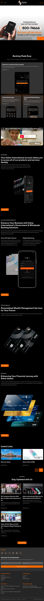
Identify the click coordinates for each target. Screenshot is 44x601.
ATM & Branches (26, 578)
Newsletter (3, 578)
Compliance (19, 599)
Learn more (4, 209)
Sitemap (2, 593)
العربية (5, 2)
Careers (2, 580)
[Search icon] (40, 2)
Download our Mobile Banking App (30, 586)
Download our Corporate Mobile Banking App (32, 587)
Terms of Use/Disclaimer (5, 599)
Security (23, 599)
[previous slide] (39, 38)
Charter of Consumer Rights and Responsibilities (11, 591)
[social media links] (2, 553)
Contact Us (25, 575)
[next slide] (42, 38)
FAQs (24, 577)
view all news (22, 542)
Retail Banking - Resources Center (8, 588)
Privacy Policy (13, 599)
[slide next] (41, 470)
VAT (1, 590)
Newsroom (3, 575)
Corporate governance (5, 577)
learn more (4, 69)
